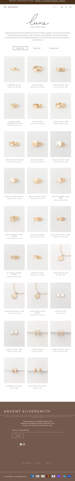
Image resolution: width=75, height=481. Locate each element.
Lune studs (61, 311)
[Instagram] (24, 444)
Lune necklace (60, 273)
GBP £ (55, 7)
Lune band (37, 122)
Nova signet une (60, 160)
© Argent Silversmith (15, 476)
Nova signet (37, 160)
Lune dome (37, 85)
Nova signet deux (14, 196)
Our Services (27, 463)
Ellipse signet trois (14, 273)
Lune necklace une (14, 311)
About (39, 463)
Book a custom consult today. (50, 2)
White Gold (37, 48)
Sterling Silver (53, 48)
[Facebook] (21, 444)
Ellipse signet (37, 235)
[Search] (66, 7)
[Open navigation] (5, 7)
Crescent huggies (37, 386)
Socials (49, 463)
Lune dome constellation (14, 122)
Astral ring (37, 273)
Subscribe (18, 436)
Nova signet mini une (60, 197)
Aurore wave (14, 85)
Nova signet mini (37, 196)
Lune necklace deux (37, 312)
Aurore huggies (14, 386)
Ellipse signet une (60, 235)
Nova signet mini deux (14, 235)
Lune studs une (14, 349)
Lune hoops (37, 349)
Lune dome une (60, 85)
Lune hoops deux (61, 349)
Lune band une (60, 122)
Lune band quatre (14, 160)
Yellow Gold (20, 48)
